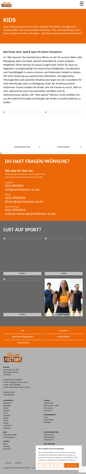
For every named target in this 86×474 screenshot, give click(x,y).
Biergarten (7, 449)
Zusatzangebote (9, 437)
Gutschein (63, 331)
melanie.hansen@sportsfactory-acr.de (30, 214)
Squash (5, 418)
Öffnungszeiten (8, 395)
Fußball (6, 408)
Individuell (44, 465)
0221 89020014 (15, 210)
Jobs (23, 331)
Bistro (5, 444)
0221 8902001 (14, 186)
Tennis (5, 420)
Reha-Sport (48, 410)
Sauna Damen (49, 420)
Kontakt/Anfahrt (9, 392)
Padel (5, 413)
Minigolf (6, 410)
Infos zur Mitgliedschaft (22, 337)
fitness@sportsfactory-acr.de (24, 201)
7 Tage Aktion (23, 343)
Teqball (6, 423)
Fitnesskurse (48, 408)
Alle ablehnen (57, 465)
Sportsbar (6, 446)
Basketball (7, 405)
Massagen (47, 422)
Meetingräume (49, 437)
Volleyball (6, 428)
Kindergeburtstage (10, 435)
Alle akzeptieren (71, 465)
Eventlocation (49, 435)
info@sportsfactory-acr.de (22, 189)
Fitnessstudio (48, 403)
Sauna (46, 417)
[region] (59, 457)
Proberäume (48, 440)
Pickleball (6, 415)
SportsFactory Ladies (51, 405)
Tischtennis (7, 425)
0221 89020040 (15, 198)
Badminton (7, 403)
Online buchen (63, 337)
